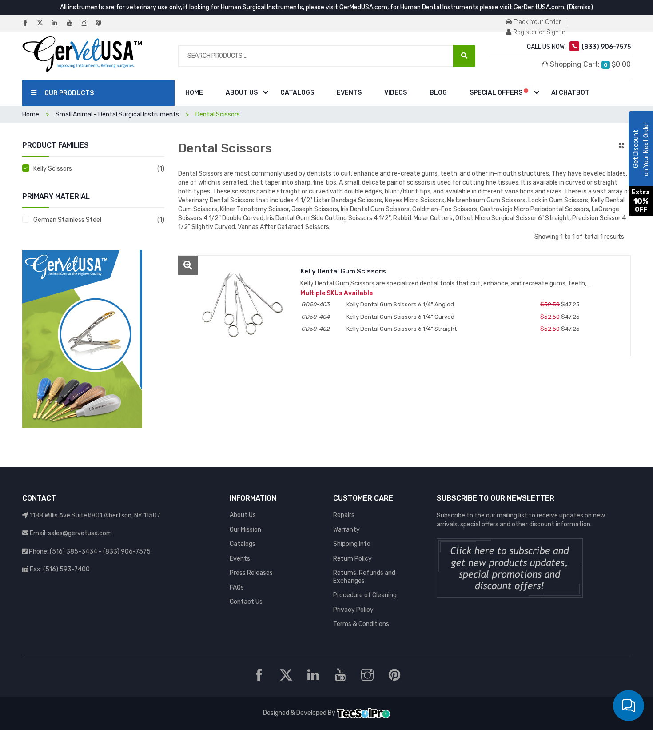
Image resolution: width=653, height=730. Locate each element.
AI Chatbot (570, 92)
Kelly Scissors (52, 168)
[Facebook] (29, 23)
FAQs (237, 587)
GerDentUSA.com (539, 7)
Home (194, 92)
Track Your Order (536, 22)
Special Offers (497, 92)
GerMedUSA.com (363, 7)
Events (349, 92)
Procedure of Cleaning (365, 595)
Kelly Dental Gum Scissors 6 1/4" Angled (400, 304)
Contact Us (246, 602)
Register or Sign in (538, 32)
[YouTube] (73, 23)
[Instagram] (87, 23)
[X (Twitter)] (43, 23)
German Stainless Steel (67, 220)
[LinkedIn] (58, 23)
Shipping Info (351, 544)
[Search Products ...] (464, 56)
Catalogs (297, 92)
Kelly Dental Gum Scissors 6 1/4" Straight (401, 328)
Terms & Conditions (361, 624)
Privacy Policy (353, 610)
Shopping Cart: (589, 64)
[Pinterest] (102, 23)
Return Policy (352, 558)
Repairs (343, 515)
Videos (395, 92)
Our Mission (245, 529)
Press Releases (251, 573)
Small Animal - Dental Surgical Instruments (117, 114)
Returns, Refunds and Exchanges (364, 577)
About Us (242, 92)
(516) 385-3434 (73, 551)
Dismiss (580, 7)
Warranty (346, 529)
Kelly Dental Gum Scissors (343, 271)
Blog (438, 92)
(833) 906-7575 (127, 551)
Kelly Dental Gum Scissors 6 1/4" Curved (400, 316)
